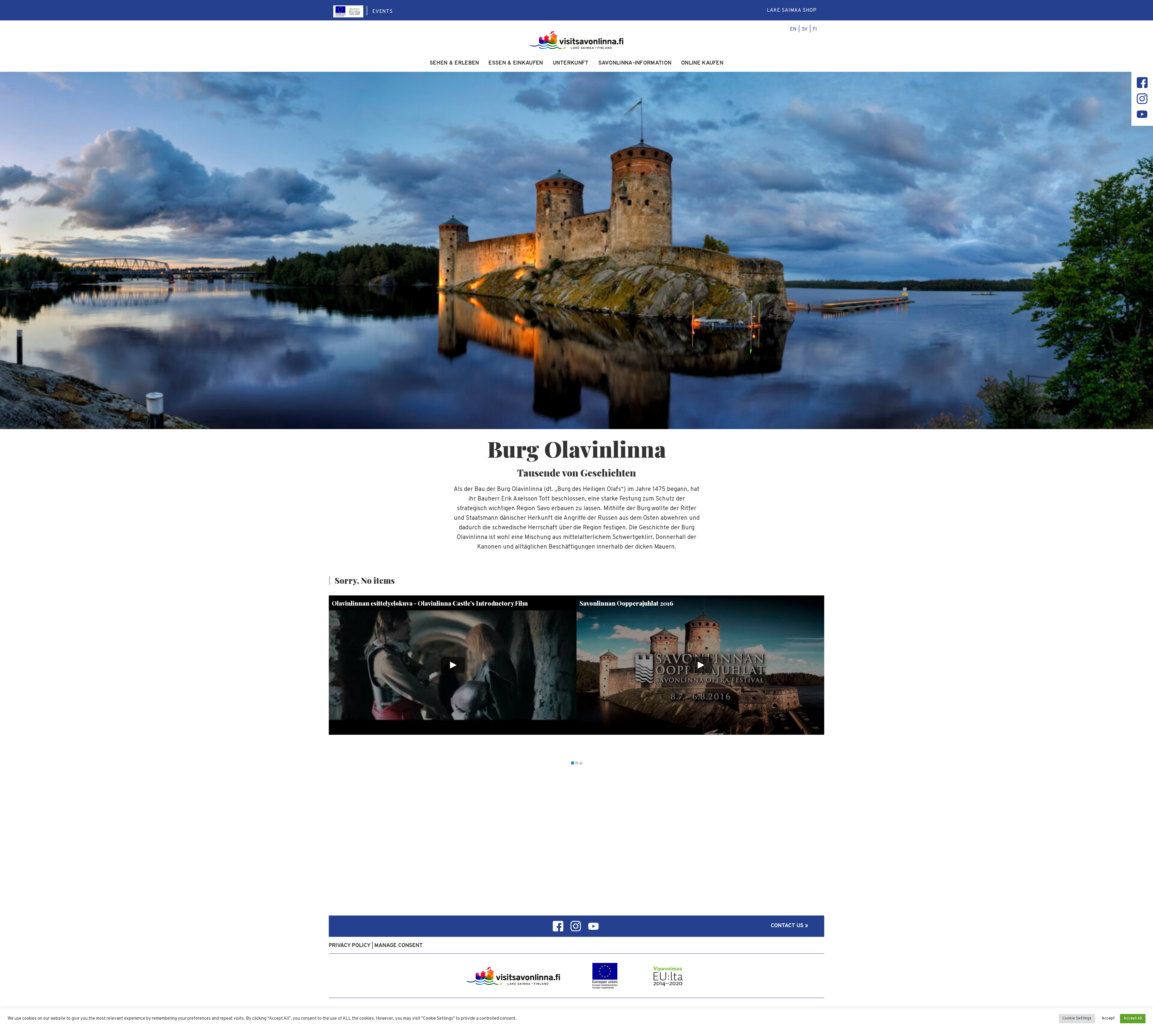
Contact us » (789, 925)
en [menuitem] (793, 29)
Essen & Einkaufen (516, 63)
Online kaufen (702, 63)
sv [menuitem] (805, 29)
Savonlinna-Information (635, 63)
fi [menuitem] (815, 29)
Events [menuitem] (382, 12)
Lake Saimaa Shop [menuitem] (792, 11)
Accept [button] (1108, 1018)
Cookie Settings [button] (1076, 1018)
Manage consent (398, 945)
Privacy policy (350, 945)
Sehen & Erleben (454, 63)
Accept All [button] (1133, 1018)
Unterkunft (571, 63)
